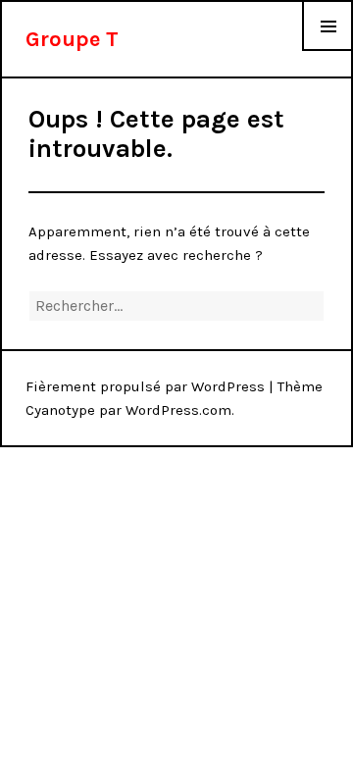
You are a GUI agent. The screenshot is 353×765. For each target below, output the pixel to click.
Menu (328, 50)
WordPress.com (178, 410)
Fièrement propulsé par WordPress (145, 386)
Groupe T (72, 39)
